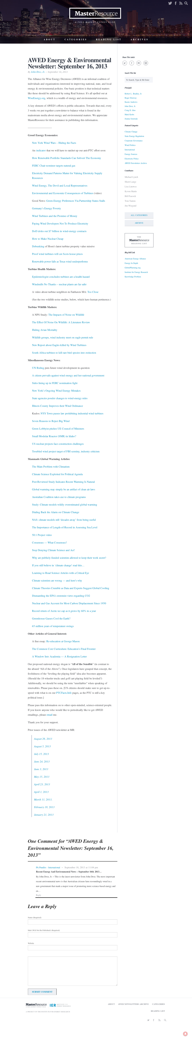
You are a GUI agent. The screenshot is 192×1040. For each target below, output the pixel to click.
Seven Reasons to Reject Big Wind (51, 421)
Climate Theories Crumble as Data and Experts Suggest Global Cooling (70, 588)
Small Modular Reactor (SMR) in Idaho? (54, 436)
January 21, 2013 (44, 814)
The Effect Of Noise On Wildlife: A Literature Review (61, 322)
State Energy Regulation (134, 136)
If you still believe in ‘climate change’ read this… (58, 565)
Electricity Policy (132, 158)
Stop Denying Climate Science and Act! (53, 550)
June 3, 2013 (41, 769)
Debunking (38, 246)
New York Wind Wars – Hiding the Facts (54, 142)
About (50, 39)
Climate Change (131, 131)
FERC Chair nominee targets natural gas (53, 165)
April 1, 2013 (41, 792)
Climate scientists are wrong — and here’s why (57, 580)
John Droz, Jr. (38, 71)
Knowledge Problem (133, 276)
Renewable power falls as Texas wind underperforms (60, 261)
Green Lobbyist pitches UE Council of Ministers (58, 428)
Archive (139, 223)
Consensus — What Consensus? (49, 542)
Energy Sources (131, 154)
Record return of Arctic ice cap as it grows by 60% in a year (64, 611)
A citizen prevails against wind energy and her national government (68, 375)
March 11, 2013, (43, 799)
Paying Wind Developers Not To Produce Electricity (60, 223)
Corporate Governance (134, 140)
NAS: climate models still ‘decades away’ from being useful (64, 519)
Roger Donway (131, 97)
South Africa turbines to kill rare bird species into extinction (64, 352)
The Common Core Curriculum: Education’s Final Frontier (64, 649)
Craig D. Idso (130, 110)
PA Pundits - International (48, 867)
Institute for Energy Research (136, 272)
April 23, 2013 (42, 784)
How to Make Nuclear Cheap (47, 238)
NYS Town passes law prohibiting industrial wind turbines (72, 413)
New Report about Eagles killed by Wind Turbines (59, 345)
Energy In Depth (131, 263)
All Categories (139, 215)
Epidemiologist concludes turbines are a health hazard (61, 276)
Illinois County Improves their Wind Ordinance (57, 405)
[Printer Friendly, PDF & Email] (145, 63)
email (49, 714)
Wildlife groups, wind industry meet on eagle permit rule (62, 337)
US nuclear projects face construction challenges (58, 443)
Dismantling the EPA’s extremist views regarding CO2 (61, 595)
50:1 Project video (42, 535)
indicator (41, 150)
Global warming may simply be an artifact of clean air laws (63, 489)
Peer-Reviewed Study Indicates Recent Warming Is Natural (63, 481)
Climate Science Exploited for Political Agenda (57, 474)
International (130, 149)
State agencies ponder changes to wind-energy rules (59, 398)
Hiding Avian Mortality (44, 330)
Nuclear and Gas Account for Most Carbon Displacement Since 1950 (69, 603)
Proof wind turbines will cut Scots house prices (57, 254)
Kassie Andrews (131, 102)
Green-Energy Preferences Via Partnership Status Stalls (75, 200)
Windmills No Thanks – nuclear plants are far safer (59, 284)
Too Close (92, 292)
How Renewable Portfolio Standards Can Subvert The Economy (66, 158)
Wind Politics (130, 145)
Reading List (109, 39)
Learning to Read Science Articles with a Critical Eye (60, 573)
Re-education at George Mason (63, 641)
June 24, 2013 (42, 761)
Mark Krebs (129, 114)
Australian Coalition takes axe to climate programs (59, 497)
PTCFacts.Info (64, 692)
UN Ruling (38, 367)
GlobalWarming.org (133, 267)
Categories (76, 39)
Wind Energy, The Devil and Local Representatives (59, 185)
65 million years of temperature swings (53, 626)
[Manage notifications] (185, 1034)
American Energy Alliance (135, 258)
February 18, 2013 (44, 807)
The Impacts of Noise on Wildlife (66, 314)
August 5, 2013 (42, 746)
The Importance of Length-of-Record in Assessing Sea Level (64, 527)
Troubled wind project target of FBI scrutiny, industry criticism (66, 451)
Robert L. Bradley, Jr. (133, 93)
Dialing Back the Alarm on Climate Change (55, 512)
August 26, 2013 (43, 738)
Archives (139, 39)
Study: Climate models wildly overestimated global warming (64, 504)
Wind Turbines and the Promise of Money (54, 216)
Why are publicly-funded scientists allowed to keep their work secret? (69, 557)
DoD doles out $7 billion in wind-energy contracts (59, 231)
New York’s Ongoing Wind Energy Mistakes (56, 390)
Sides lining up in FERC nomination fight (54, 383)
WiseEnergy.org (36, 98)
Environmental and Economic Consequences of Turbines (62, 193)
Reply (38, 895)
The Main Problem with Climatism (51, 466)
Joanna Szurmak (131, 118)
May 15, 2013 (41, 776)
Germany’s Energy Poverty (46, 208)
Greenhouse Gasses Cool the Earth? (51, 618)
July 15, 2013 (41, 754)
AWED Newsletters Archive (136, 163)
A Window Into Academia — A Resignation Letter (59, 656)
